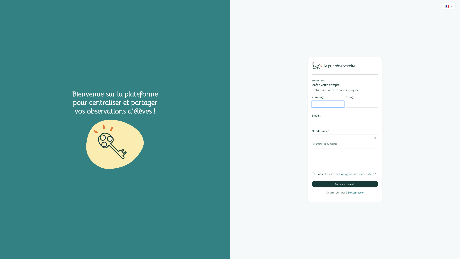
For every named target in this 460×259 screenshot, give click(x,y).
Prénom (318, 97)
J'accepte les (346, 174)
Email (316, 115)
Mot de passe (321, 131)
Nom (350, 97)
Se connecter (356, 192)
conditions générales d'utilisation (353, 174)
